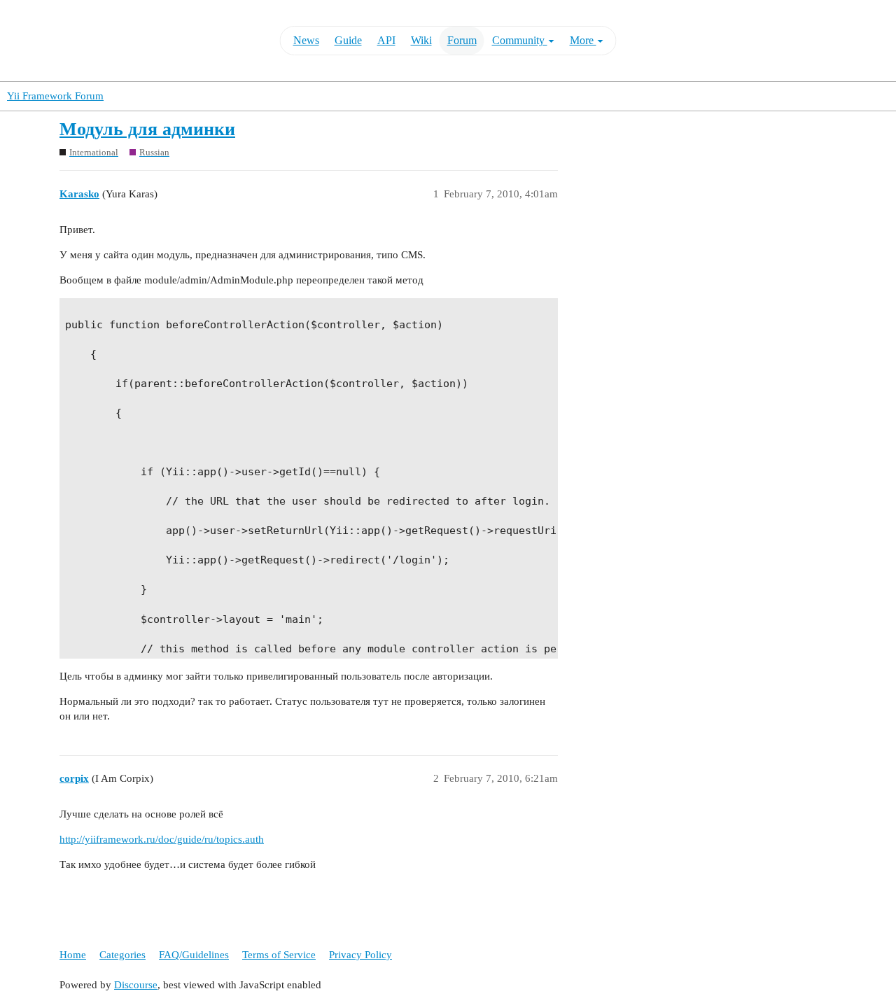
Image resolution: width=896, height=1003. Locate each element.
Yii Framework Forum (55, 95)
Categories (122, 954)
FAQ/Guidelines (194, 954)
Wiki (421, 40)
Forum (462, 40)
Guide (348, 40)
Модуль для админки (147, 129)
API (386, 40)
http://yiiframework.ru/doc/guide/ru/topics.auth (161, 839)
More (583, 40)
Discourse (136, 984)
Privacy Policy (360, 954)
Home (72, 954)
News (306, 40)
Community (519, 40)
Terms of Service (279, 954)
